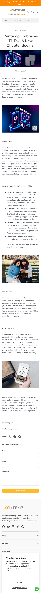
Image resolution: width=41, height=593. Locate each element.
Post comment (20, 491)
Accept (19, 576)
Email (4, 461)
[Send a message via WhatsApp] (37, 589)
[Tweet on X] (10, 436)
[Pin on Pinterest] (19, 436)
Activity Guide (20, 31)
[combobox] (20, 20)
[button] (37, 12)
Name (4, 451)
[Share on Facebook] (14, 436)
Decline (19, 582)
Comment (5, 472)
